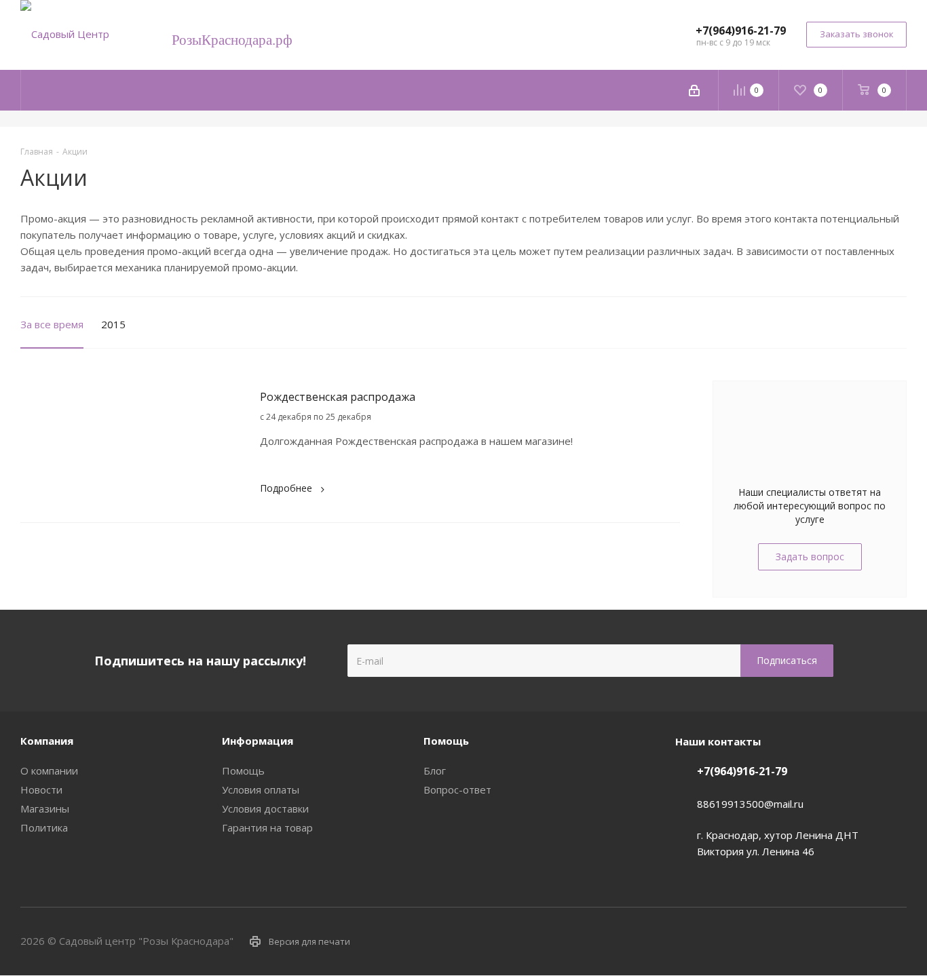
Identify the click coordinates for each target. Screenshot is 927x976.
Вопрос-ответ (457, 789)
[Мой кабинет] (694, 90)
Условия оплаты (260, 789)
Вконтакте (828, 940)
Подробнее (286, 488)
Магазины (44, 808)
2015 (113, 324)
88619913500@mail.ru (750, 804)
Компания (46, 740)
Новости (41, 789)
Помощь (243, 770)
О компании (49, 770)
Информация (257, 740)
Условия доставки (265, 808)
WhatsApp (896, 940)
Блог (434, 770)
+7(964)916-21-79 (741, 30)
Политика (44, 827)
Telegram (862, 940)
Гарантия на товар (267, 827)
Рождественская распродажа (337, 396)
